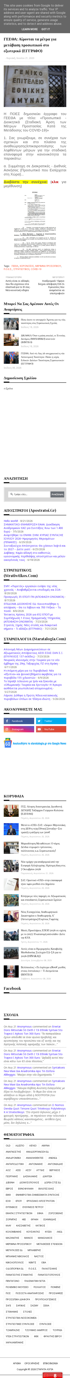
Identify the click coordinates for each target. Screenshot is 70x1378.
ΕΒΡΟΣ (9, 1188)
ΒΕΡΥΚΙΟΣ (54, 1170)
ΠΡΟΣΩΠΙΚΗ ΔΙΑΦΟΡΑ (18, 1299)
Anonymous (24, 1026)
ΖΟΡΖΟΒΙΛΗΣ (55, 1213)
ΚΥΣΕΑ (48, 1231)
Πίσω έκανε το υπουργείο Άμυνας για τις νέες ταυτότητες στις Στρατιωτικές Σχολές (43, 321)
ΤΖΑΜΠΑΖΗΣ (13, 1330)
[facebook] (19, 721)
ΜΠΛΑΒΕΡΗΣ (34, 1250)
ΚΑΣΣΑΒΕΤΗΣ (23, 1225)
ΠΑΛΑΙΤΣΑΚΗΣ (49, 1268)
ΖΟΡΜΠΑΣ (11, 1219)
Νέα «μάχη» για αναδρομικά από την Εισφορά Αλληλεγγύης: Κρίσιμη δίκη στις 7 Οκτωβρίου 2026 (43, 865)
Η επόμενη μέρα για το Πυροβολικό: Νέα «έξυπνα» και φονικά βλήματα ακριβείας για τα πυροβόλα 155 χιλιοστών (32, 674)
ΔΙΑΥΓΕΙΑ (47, 1176)
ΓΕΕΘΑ (15, 266)
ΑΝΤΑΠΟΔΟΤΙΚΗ (15, 1164)
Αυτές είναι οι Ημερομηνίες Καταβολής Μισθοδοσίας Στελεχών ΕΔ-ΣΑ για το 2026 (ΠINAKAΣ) (42, 952)
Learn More (30, 29)
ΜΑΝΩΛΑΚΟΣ (45, 1237)
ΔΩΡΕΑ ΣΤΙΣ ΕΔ (52, 1182)
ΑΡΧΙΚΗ (17, 1363)
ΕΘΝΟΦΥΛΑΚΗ (25, 1188)
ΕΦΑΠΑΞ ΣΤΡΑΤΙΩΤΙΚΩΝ (19, 1213)
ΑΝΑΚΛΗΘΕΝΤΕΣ (34, 1157)
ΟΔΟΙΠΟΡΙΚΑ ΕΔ (15, 1268)
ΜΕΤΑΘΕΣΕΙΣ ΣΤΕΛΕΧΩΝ (49, 1244)
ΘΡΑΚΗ (34, 1219)
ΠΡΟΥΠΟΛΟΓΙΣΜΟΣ (45, 1299)
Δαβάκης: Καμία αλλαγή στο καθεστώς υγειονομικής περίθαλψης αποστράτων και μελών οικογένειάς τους (34, 556)
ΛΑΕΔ (59, 1231)
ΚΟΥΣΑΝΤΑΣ (33, 1231)
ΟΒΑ (43, 1262)
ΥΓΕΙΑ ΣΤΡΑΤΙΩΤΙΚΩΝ (17, 1336)
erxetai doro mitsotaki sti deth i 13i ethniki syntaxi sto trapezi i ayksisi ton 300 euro (33, 1030)
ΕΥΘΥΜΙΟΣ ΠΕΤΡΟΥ (33, 1207)
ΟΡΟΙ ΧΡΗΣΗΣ (31, 1363)
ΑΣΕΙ (18, 1170)
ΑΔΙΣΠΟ (19, 1145)
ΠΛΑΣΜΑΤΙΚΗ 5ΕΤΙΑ (34, 1281)
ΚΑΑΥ (8, 1225)
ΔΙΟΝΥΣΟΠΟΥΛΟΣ (29, 1182)
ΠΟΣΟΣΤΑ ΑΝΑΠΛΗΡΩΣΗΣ (30, 1293)
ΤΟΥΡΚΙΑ (57, 1330)
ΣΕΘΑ (46, 1305)
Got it (45, 29)
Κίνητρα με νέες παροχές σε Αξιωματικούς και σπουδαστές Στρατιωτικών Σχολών (43, 897)
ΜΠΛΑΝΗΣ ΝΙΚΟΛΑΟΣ (17, 1256)
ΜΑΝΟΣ (28, 1237)
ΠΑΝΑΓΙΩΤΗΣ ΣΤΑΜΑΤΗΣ (19, 1274)
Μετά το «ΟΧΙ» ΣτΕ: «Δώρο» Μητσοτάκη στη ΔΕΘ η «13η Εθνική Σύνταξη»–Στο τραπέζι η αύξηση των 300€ (43, 828)
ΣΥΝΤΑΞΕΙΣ (45, 1324)
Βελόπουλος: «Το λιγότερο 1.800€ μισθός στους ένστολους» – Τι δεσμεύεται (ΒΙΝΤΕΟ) (43, 970)
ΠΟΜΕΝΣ (55, 1287)
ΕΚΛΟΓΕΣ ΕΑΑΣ (46, 1188)
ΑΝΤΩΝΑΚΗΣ (36, 1164)
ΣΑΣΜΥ (34, 1305)
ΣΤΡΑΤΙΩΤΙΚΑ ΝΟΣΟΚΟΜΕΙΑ (21, 1317)
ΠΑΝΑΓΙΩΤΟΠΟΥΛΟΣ (49, 1274)
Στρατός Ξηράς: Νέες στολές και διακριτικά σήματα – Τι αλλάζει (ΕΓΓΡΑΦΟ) (30, 626)
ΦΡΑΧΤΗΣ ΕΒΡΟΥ (52, 1336)
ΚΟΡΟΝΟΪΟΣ (27, 266)
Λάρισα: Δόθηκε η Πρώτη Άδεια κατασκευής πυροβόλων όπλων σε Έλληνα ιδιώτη (31, 697)
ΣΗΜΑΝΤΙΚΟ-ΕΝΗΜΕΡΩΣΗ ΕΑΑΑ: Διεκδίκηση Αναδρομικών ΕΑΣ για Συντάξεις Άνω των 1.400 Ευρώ (33, 528)
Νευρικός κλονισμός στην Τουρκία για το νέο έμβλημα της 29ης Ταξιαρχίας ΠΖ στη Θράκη (32, 661)
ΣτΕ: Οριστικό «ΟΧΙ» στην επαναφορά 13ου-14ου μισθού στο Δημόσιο (41, 882)
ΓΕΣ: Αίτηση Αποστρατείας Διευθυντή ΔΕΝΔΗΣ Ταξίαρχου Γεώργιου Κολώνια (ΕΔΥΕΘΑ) (42, 810)
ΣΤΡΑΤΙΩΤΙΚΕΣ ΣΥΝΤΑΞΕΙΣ (20, 1324)
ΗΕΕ (24, 1219)
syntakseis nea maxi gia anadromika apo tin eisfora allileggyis (34, 1071)
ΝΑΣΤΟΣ (39, 1256)
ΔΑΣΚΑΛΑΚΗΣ (30, 1176)
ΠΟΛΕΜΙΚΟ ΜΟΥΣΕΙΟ (17, 1287)
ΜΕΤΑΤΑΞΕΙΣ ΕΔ (14, 1250)
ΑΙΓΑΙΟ (33, 1145)
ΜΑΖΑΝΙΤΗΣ (12, 1237)
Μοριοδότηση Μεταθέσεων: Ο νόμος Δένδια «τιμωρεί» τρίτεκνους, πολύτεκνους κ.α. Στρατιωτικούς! (40, 847)
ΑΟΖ (8, 1170)
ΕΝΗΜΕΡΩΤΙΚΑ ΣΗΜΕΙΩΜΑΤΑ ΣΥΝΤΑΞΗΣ (37, 1194)
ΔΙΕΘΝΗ (10, 1182)
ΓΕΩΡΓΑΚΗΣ (12, 1176)
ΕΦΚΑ (40, 1213)
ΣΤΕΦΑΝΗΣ (12, 1311)
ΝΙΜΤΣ (32, 1262)
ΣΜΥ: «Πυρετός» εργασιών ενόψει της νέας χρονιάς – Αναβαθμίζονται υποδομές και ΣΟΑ (32, 587)
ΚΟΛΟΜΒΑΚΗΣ (13, 1231)
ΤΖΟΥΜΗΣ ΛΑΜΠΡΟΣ (36, 1330)
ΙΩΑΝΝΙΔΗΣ (49, 1219)
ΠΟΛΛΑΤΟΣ (40, 1287)
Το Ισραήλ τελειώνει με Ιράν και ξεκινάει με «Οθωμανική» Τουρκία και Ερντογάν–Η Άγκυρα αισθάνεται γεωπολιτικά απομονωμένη (33, 684)
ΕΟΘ (8, 1201)
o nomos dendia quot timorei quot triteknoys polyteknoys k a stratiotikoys (35, 1108)
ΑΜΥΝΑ (46, 1145)
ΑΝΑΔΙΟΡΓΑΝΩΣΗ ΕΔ (37, 1151)
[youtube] (51, 729)
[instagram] (19, 729)
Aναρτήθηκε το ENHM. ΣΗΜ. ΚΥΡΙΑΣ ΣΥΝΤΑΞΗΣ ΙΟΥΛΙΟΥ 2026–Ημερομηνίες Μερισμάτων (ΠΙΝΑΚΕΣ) (33, 538)
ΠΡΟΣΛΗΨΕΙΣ (56, 1293)
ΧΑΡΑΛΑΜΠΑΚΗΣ (15, 1342)
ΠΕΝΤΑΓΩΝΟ (12, 1281)
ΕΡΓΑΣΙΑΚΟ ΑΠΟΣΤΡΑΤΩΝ (41, 1201)
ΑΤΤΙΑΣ (40, 1170)
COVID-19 (36, 269)
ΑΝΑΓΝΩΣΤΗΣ (13, 1151)
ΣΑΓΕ (8, 1305)
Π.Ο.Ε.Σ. (8, 269)
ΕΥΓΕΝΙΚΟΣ (12, 1207)
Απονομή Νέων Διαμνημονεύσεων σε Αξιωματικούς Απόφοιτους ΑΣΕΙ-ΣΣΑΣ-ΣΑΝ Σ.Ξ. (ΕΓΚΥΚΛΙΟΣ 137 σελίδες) (33, 653)
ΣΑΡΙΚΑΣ (20, 1305)
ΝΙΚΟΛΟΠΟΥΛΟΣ (15, 1262)
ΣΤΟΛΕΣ (27, 1311)
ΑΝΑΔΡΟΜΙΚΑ (13, 1157)
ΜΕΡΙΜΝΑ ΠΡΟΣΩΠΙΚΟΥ (48, 266)
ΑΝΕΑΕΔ (53, 1157)
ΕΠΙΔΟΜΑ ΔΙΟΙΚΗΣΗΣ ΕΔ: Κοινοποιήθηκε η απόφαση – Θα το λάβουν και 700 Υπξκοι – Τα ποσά (32, 607)
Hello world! (11, 521)
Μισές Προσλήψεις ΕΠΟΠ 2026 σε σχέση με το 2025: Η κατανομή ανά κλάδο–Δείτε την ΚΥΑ (43, 933)
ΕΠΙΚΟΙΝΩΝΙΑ (50, 1363)
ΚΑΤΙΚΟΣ (40, 1225)
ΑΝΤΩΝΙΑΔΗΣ (55, 1164)
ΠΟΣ (8, 1293)
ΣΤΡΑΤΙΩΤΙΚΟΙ (21, 269)
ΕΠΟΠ (19, 1201)
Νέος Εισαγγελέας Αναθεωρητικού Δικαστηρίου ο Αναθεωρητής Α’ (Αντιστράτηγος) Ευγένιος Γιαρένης (40, 915)
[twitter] (51, 721)
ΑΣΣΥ (28, 1170)
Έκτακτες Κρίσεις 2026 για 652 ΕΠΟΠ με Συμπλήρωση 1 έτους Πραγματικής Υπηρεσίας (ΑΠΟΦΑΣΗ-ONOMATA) (32, 618)
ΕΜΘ (8, 1194)
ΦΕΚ (36, 1336)
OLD (8, 1145)
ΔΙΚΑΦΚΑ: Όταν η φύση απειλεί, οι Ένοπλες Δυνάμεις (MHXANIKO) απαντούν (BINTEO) (43, 339)
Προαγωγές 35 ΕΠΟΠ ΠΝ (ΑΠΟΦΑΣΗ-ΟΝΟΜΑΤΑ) (34, 596)
